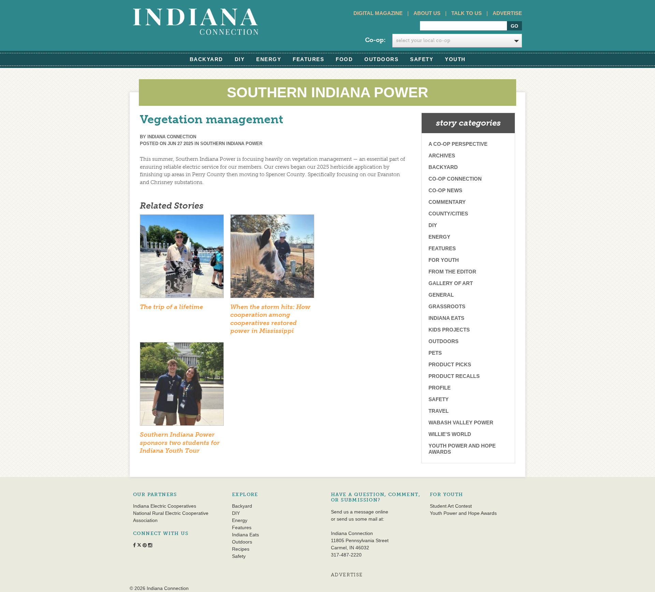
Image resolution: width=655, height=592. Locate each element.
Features (308, 59)
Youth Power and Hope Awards (462, 449)
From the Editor (452, 271)
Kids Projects (449, 330)
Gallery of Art (450, 283)
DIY (240, 59)
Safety (421, 59)
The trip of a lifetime (171, 307)
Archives (441, 155)
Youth (455, 59)
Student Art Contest (451, 506)
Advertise (507, 13)
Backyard (206, 59)
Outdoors (381, 59)
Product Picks (449, 364)
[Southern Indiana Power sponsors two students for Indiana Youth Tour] (182, 386)
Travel (438, 411)
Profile (439, 388)
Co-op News (445, 190)
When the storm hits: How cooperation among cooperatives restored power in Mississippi (270, 319)
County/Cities (448, 213)
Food (344, 59)
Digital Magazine (378, 13)
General (441, 295)
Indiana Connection (171, 136)
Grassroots (446, 306)
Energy (268, 59)
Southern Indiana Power (231, 143)
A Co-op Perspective (457, 144)
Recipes (240, 549)
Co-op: (375, 40)
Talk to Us (466, 13)
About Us (426, 13)
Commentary (447, 202)
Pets (435, 353)
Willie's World (449, 434)
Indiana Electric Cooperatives (164, 506)
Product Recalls (454, 376)
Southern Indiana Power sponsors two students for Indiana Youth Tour (180, 442)
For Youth (443, 260)
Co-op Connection (455, 179)
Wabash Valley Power (460, 422)
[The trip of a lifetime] (182, 258)
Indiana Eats (446, 318)
